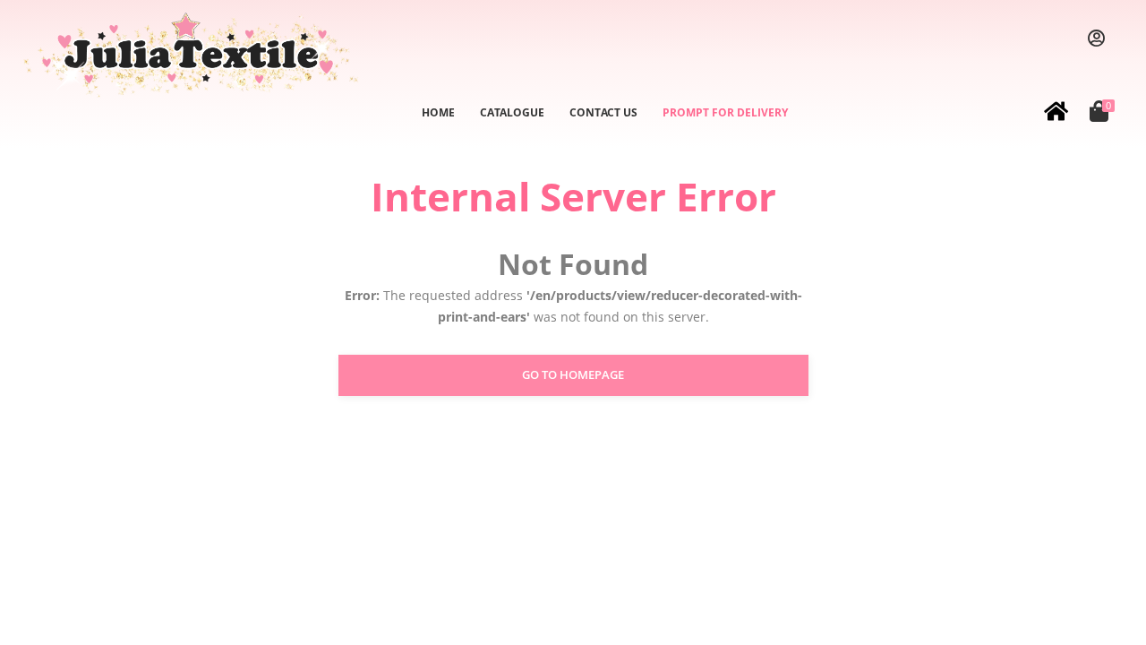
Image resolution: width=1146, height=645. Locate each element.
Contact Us (603, 112)
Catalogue (512, 112)
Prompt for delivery (725, 112)
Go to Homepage (573, 374)
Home (438, 112)
